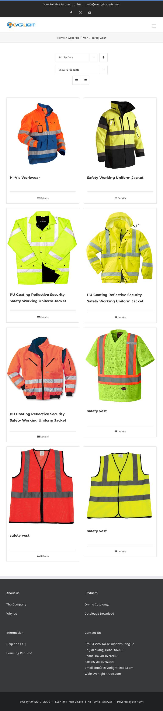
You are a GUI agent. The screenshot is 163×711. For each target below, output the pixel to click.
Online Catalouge (97, 604)
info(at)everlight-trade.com (102, 4)
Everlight (137, 701)
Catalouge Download (100, 613)
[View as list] (85, 80)
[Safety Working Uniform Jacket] (120, 134)
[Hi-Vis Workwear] (43, 134)
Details (44, 198)
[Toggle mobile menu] (154, 26)
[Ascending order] (103, 57)
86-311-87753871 (102, 662)
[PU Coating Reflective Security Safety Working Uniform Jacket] (43, 247)
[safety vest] (120, 365)
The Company (16, 604)
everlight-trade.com (107, 674)
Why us (11, 613)
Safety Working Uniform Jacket (115, 178)
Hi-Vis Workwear (25, 178)
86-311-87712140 (106, 656)
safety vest (97, 411)
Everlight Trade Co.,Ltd (69, 701)
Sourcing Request (19, 653)
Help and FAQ (16, 644)
